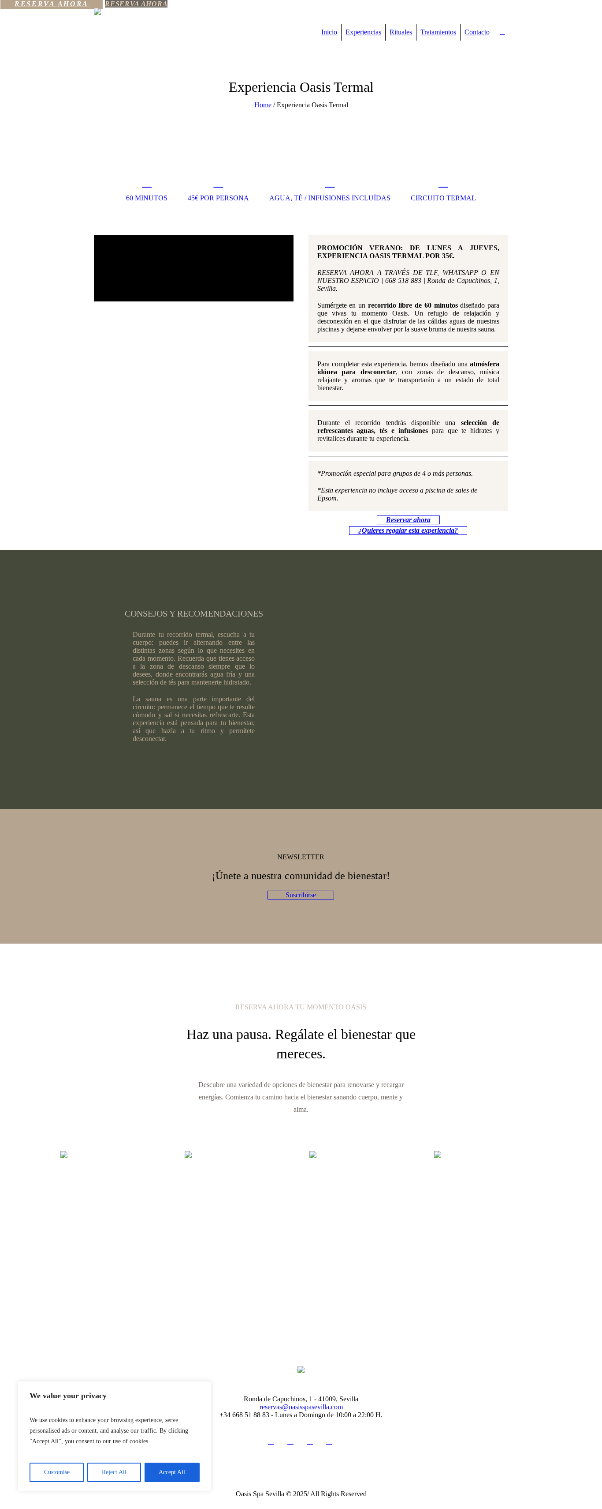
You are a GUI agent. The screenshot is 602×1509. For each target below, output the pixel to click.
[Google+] (329, 1441)
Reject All (114, 1472)
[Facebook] (290, 1441)
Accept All (172, 1472)
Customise (57, 1472)
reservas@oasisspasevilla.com (301, 1407)
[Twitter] (309, 1441)
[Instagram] (271, 1441)
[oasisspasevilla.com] (301, 1369)
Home (262, 105)
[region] (115, 1436)
